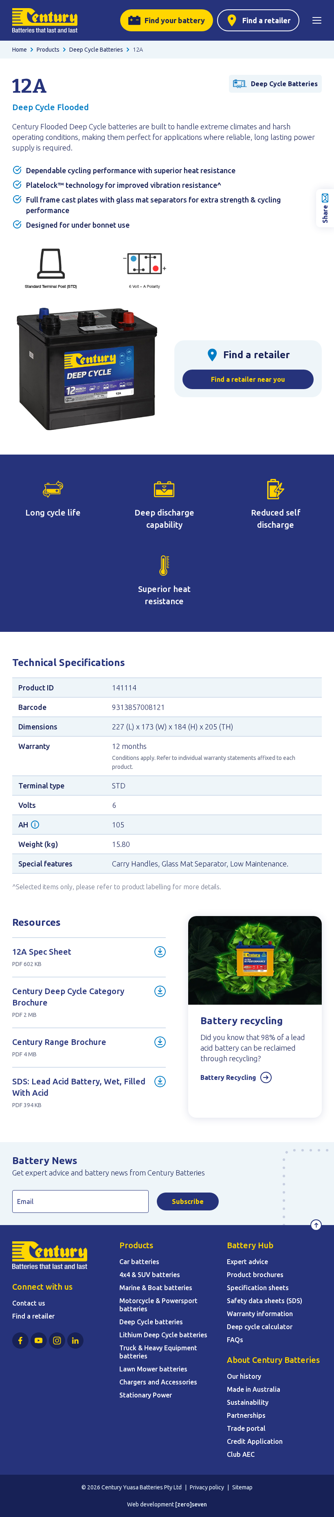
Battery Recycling (228, 1077)
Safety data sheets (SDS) (264, 1300)
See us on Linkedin (75, 1340)
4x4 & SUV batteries (149, 1274)
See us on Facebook (20, 1340)
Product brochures (255, 1274)
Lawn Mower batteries (153, 1369)
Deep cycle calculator (259, 1326)
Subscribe (188, 1201)
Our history (244, 1376)
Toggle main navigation (317, 20)
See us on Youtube (39, 1340)
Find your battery (175, 20)
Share (325, 214)
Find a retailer (266, 20)
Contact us (28, 1303)
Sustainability (247, 1402)
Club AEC (241, 1454)
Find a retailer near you (248, 379)
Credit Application (255, 1441)
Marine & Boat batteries (155, 1287)
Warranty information (260, 1313)
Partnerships (246, 1415)
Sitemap (242, 1487)
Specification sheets (258, 1287)
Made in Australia (253, 1389)
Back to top (316, 1225)
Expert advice (247, 1261)
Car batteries (139, 1261)
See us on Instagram (57, 1340)
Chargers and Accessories (158, 1382)
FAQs (235, 1339)
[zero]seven (191, 1504)
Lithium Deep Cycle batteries (163, 1335)
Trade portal (246, 1428)
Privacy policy (207, 1487)
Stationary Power (145, 1395)
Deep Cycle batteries (151, 1321)
